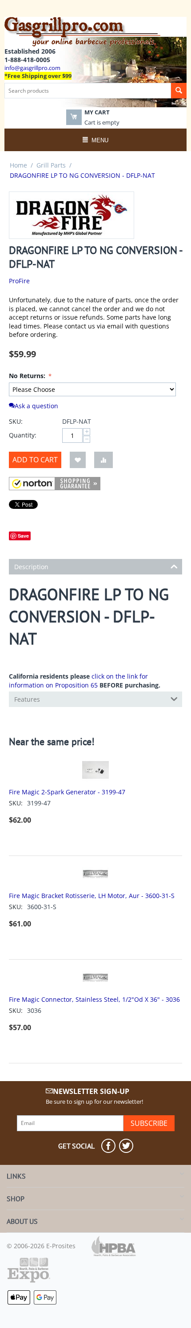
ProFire (19, 281)
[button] (54, 483)
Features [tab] (27, 699)
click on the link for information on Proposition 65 (78, 680)
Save (23, 535)
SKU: (16, 421)
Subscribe (149, 1123)
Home (18, 165)
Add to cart (35, 460)
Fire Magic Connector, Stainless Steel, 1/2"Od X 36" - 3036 (94, 999)
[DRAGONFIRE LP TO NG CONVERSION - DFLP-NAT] (71, 215)
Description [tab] (31, 566)
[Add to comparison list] (103, 460)
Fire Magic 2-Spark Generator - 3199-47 (67, 792)
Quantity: (22, 435)
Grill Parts (51, 165)
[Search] (179, 90)
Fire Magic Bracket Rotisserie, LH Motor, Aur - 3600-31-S (92, 895)
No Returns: (28, 375)
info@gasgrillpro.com (32, 68)
